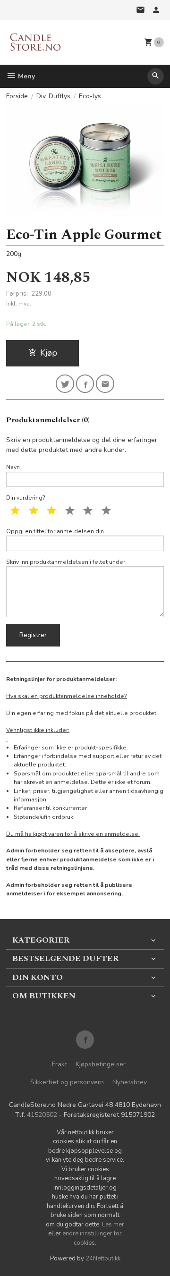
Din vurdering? (25, 498)
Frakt (59, 1064)
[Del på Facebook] (85, 383)
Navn (13, 467)
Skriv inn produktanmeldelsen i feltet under (65, 562)
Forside (17, 96)
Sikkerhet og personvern (67, 1082)
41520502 (42, 1114)
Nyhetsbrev (129, 1082)
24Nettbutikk (102, 1258)
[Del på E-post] (105, 383)
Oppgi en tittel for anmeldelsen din (55, 531)
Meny (25, 76)
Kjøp (48, 352)
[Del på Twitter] (65, 383)
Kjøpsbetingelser (101, 1064)
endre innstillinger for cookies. (92, 1238)
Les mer (113, 1224)
